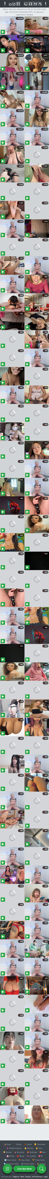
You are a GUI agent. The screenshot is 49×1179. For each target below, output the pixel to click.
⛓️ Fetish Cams (27, 1164)
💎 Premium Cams (11, 1164)
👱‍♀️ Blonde (7, 1152)
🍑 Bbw (42, 1152)
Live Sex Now (24, 1168)
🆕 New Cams (10, 1160)
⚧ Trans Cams (38, 1160)
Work (22, 1177)
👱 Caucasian (39, 1144)
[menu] (7, 1169)
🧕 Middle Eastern (14, 1148)
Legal (46, 1177)
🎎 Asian (7, 1144)
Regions (16, 1177)
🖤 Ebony (17, 1144)
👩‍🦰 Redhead (32, 1152)
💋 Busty (20, 1156)
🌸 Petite (10, 1156)
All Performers (37, 1177)
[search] (41, 1169)
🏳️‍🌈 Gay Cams (24, 1160)
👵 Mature (28, 1148)
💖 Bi (40, 1156)
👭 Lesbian (31, 1156)
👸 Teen (39, 1148)
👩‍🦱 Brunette (19, 1152)
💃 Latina (28, 1144)
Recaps (28, 1177)
